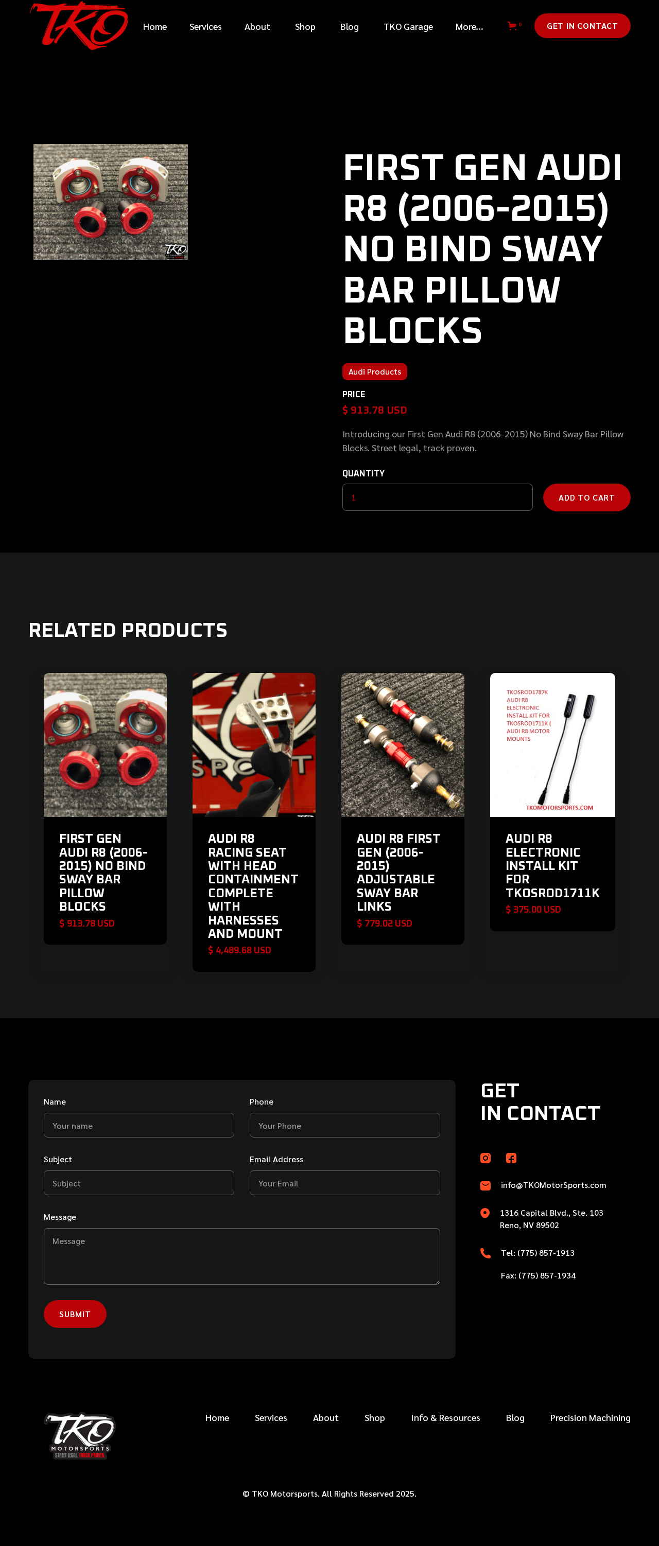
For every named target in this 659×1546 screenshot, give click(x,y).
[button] (205, 26)
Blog (349, 26)
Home (155, 26)
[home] (74, 25)
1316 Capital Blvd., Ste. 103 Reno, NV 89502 (551, 1218)
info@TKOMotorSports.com (553, 1184)
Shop (305, 26)
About (257, 26)
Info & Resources (445, 1417)
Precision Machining (590, 1417)
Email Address (276, 1158)
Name (55, 1101)
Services (271, 1417)
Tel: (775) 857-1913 (538, 1252)
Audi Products (375, 371)
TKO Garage (408, 26)
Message (60, 1216)
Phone (261, 1101)
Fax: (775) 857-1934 (538, 1275)
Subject (58, 1158)
